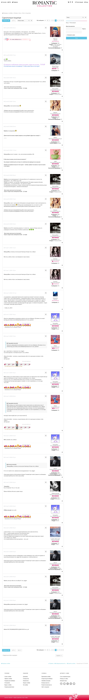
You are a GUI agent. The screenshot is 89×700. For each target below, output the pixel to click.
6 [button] (57, 20)
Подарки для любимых (10, 680)
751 (58, 327)
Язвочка (55, 38)
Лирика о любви (8, 678)
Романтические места (47, 684)
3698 (58, 472)
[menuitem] (9, 2)
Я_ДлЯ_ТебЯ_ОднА (55, 538)
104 (58, 43)
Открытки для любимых (47, 678)
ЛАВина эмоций (55, 493)
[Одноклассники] (72, 2)
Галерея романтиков (9, 687)
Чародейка (55, 323)
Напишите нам (63, 680)
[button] (45, 20)
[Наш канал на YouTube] (74, 683)
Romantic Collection (8, 697)
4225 (58, 117)
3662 (58, 497)
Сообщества (26, 678)
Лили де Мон (55, 88)
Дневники (25, 676)
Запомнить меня (71, 35)
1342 (58, 165)
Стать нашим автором (65, 676)
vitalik (55, 161)
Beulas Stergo (55, 66)
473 (58, 70)
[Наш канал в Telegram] (64, 683)
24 (58, 302)
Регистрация (73, 22)
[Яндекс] (70, 2)
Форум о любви (26, 682)
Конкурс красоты (45, 682)
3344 (58, 93)
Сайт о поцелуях (45, 687)
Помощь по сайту (64, 678)
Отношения (7, 682)
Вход (67, 22)
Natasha (55, 112)
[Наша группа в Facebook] (67, 683)
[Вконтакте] (68, 2)
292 (58, 350)
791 (58, 543)
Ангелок (55, 258)
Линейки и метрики (46, 680)
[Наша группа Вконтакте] (71, 683)
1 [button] (49, 20)
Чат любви (25, 684)
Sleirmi (55, 468)
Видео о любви (8, 684)
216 (58, 263)
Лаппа (55, 345)
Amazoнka (55, 298)
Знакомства (26, 680)
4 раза (59, 143)
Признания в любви (46, 676)
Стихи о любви (8, 676)
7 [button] (59, 20)
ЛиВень (55, 137)
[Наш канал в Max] (61, 683)
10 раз (59, 474)
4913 (58, 141)
